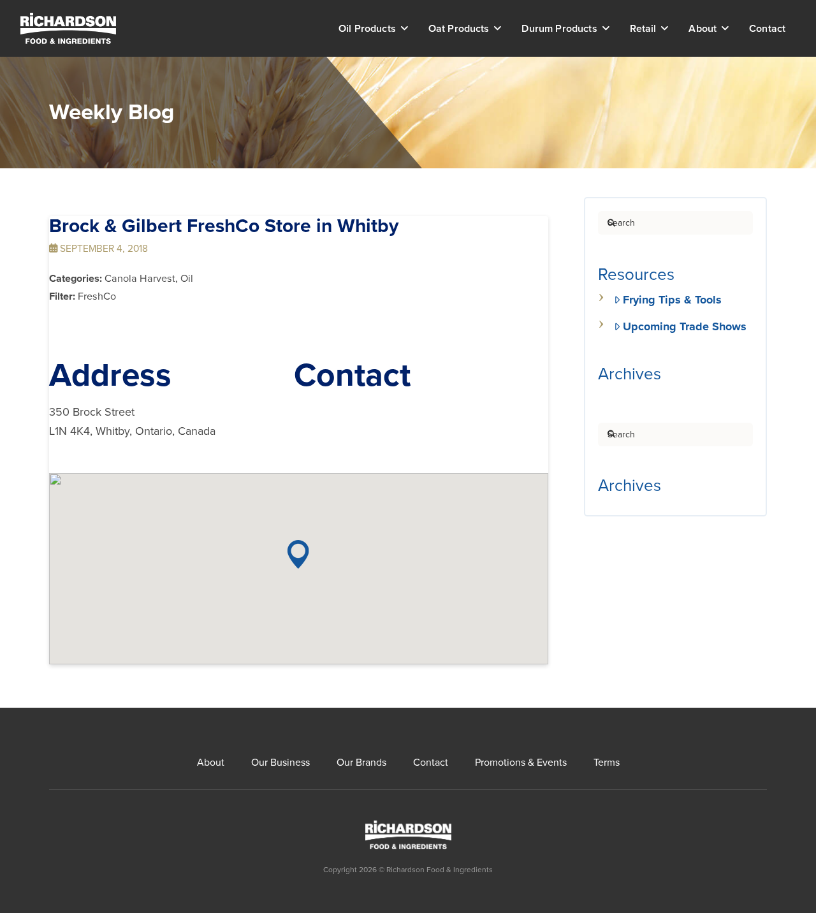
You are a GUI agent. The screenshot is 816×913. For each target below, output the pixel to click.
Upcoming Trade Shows (685, 326)
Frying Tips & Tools (672, 300)
